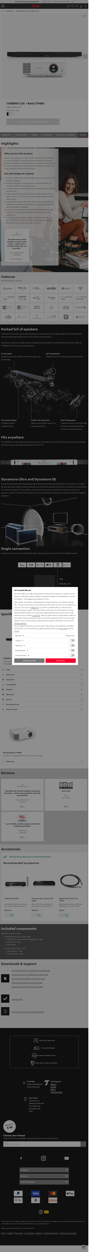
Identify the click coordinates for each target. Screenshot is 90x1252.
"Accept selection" (20, 623)
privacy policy (63, 628)
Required (18, 636)
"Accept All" (36, 615)
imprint (16, 631)
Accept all (60, 661)
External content (21, 655)
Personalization (20, 650)
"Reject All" (34, 607)
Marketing (18, 645)
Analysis (18, 640)
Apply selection (29, 661)
